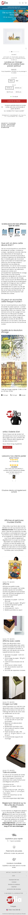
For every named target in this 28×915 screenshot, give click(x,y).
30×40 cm (18, 88)
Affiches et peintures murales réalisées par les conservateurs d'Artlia (14, 58)
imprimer (13, 886)
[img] (14, 460)
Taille (14, 85)
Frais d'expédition (6, 71)
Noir (17, 81)
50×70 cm (10, 92)
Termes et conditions (14, 884)
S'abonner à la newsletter (13, 893)
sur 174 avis (13, 461)
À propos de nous (14, 879)
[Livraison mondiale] (14, 859)
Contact (14, 882)
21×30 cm (9, 88)
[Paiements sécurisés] (14, 847)
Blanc (11, 81)
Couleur (14, 78)
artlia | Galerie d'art (13, 872)
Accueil (14, 54)
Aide (13, 875)
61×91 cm (18, 92)
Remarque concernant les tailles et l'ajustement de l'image (14, 115)
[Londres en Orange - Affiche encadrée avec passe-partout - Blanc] (2, 218)
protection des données (14, 889)
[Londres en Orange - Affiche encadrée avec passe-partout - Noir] (3, 218)
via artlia (7, 447)
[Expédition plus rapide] (14, 835)
